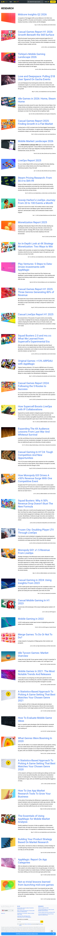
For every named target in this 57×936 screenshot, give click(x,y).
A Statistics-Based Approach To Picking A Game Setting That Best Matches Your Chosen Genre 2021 (36, 696)
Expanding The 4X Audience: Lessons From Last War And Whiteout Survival (34, 431)
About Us (3, 913)
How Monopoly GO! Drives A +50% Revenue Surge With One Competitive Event (35, 478)
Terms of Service (27, 924)
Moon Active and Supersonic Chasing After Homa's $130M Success (25, 911)
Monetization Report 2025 (32, 222)
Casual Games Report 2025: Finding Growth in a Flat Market (35, 122)
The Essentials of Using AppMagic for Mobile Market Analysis (34, 818)
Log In (53, 1)
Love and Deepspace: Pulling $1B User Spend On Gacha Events (36, 78)
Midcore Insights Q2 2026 (32, 14)
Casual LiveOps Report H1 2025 (35, 314)
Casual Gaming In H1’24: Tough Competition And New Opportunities (35, 454)
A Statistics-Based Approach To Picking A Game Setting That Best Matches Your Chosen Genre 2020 (36, 765)
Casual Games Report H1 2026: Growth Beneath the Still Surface (36, 33)
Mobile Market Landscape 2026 (35, 141)
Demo (46, 1)
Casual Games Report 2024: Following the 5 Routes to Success (33, 386)
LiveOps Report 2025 (29, 160)
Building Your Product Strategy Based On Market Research (35, 841)
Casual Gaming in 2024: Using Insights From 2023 (35, 582)
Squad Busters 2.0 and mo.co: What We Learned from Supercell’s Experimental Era (35, 338)
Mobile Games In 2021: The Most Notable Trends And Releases (36, 673)
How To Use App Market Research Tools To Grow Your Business (34, 793)
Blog (18, 906)
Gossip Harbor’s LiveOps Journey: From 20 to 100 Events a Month (37, 202)
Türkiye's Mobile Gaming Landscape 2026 (31, 56)
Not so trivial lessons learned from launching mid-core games (36, 883)
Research (40, 906)
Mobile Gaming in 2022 (31, 618)
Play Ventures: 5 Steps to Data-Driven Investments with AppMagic (35, 266)
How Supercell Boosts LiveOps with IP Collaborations (35, 408)
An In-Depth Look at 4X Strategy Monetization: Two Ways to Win (35, 245)
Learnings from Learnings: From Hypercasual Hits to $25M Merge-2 (24, 917)
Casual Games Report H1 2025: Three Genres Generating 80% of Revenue (36, 292)
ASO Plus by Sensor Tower (32, 933)
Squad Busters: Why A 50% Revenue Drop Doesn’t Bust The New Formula (35, 503)
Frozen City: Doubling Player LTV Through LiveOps (36, 531)
